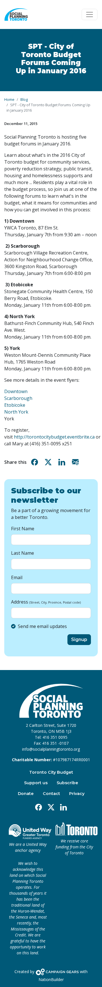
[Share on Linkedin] (62, 462)
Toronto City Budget (51, 772)
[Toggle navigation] (89, 14)
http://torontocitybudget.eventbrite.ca (54, 437)
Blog (24, 99)
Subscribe (67, 782)
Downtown (15, 391)
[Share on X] (49, 462)
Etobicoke (14, 405)
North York (16, 412)
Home (9, 99)
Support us (36, 782)
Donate (26, 793)
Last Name (22, 553)
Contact (51, 793)
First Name (22, 528)
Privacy (76, 793)
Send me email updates (42, 626)
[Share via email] (76, 462)
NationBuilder (51, 979)
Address (46, 602)
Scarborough (18, 398)
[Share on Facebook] (35, 462)
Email (16, 577)
